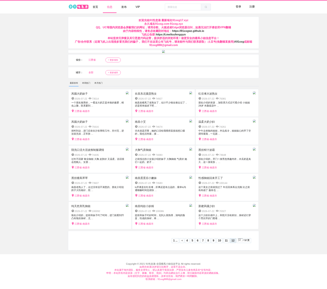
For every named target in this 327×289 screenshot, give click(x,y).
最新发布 (74, 83)
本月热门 (98, 83)
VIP (138, 6)
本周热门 (86, 83)
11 (226, 240)
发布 (124, 6)
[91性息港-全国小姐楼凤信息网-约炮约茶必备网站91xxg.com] (78, 7)
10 (219, 240)
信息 (109, 6)
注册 (252, 6)
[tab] (74, 83)
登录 (238, 6)
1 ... (175, 240)
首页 (95, 6)
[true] (206, 7)
